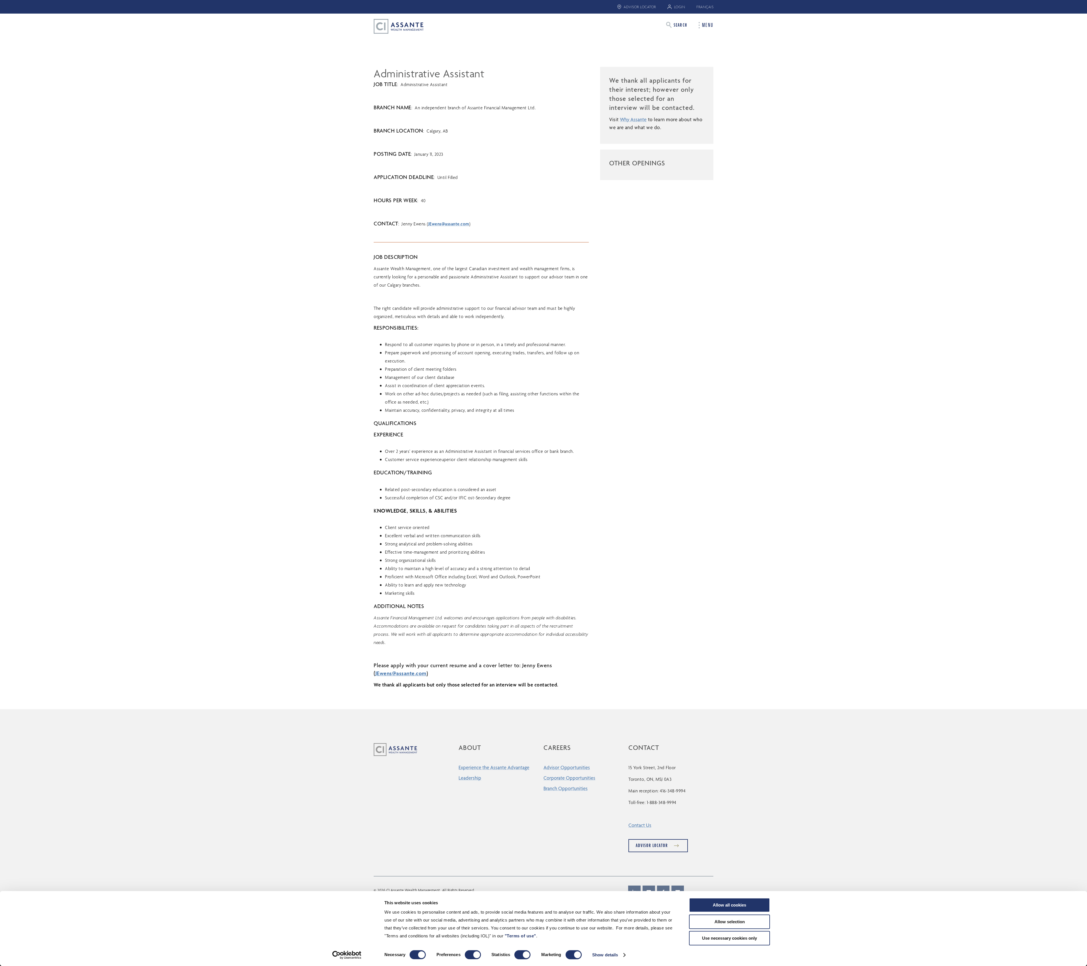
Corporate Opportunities (569, 778)
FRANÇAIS (704, 7)
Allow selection (729, 921)
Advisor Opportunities (567, 767)
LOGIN (679, 7)
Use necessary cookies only (729, 938)
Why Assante (633, 119)
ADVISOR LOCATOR (640, 7)
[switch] (473, 954)
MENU (707, 25)
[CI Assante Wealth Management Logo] (394, 26)
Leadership (470, 778)
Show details (605, 954)
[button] (676, 25)
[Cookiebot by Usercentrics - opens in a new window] (347, 955)
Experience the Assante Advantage (494, 767)
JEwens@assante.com (448, 224)
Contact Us (639, 825)
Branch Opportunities (566, 788)
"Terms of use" (520, 935)
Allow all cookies (729, 905)
